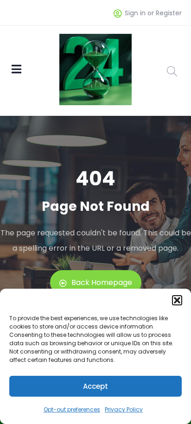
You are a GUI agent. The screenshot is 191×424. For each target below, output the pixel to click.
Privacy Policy (124, 409)
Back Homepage (101, 282)
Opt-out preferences (72, 409)
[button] (177, 300)
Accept (95, 386)
